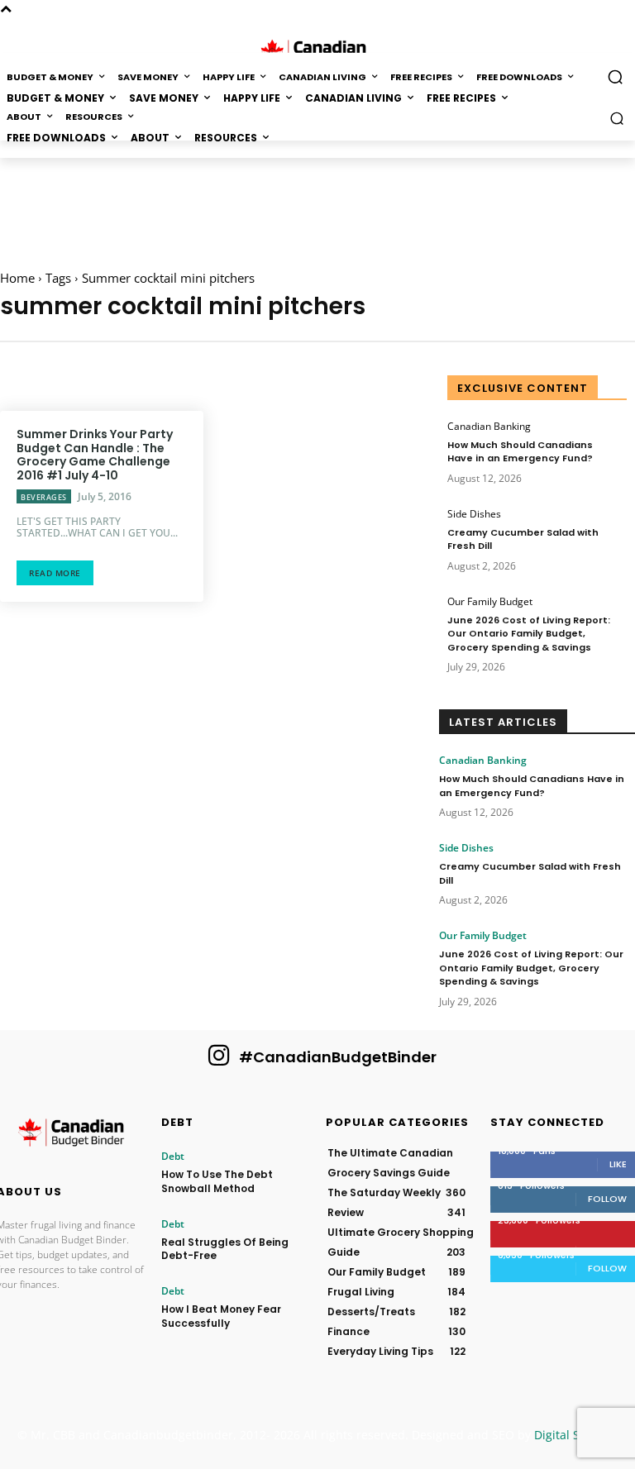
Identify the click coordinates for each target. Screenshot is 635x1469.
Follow (607, 1198)
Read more (55, 573)
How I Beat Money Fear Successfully (221, 1316)
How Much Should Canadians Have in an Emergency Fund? (520, 451)
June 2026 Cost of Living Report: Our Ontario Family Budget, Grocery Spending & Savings (528, 633)
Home (17, 277)
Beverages (44, 497)
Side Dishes (474, 514)
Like (618, 1164)
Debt (172, 1156)
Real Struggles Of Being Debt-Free (225, 1249)
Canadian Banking (489, 427)
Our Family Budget (489, 602)
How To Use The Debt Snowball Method (217, 1181)
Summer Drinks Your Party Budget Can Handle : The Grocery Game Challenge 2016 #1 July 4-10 (95, 455)
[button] (617, 118)
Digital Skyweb (574, 1435)
